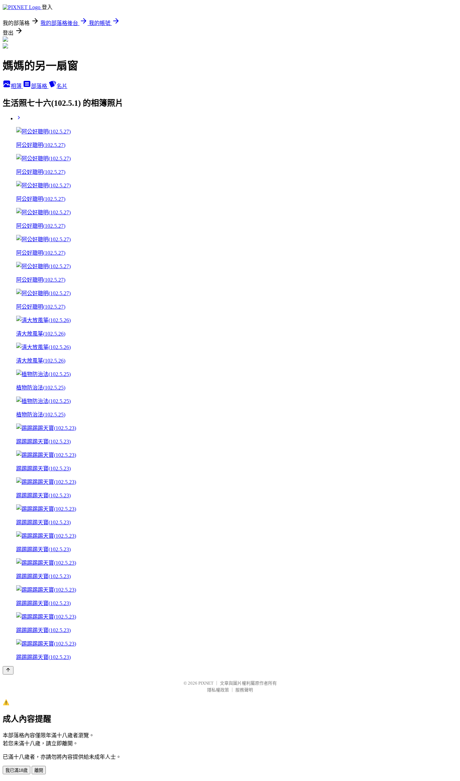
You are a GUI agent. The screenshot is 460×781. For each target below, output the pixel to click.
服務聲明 (244, 689)
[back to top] (8, 670)
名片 (62, 86)
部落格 (39, 86)
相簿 (17, 86)
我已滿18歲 (16, 770)
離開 (38, 770)
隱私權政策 (218, 689)
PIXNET (205, 683)
